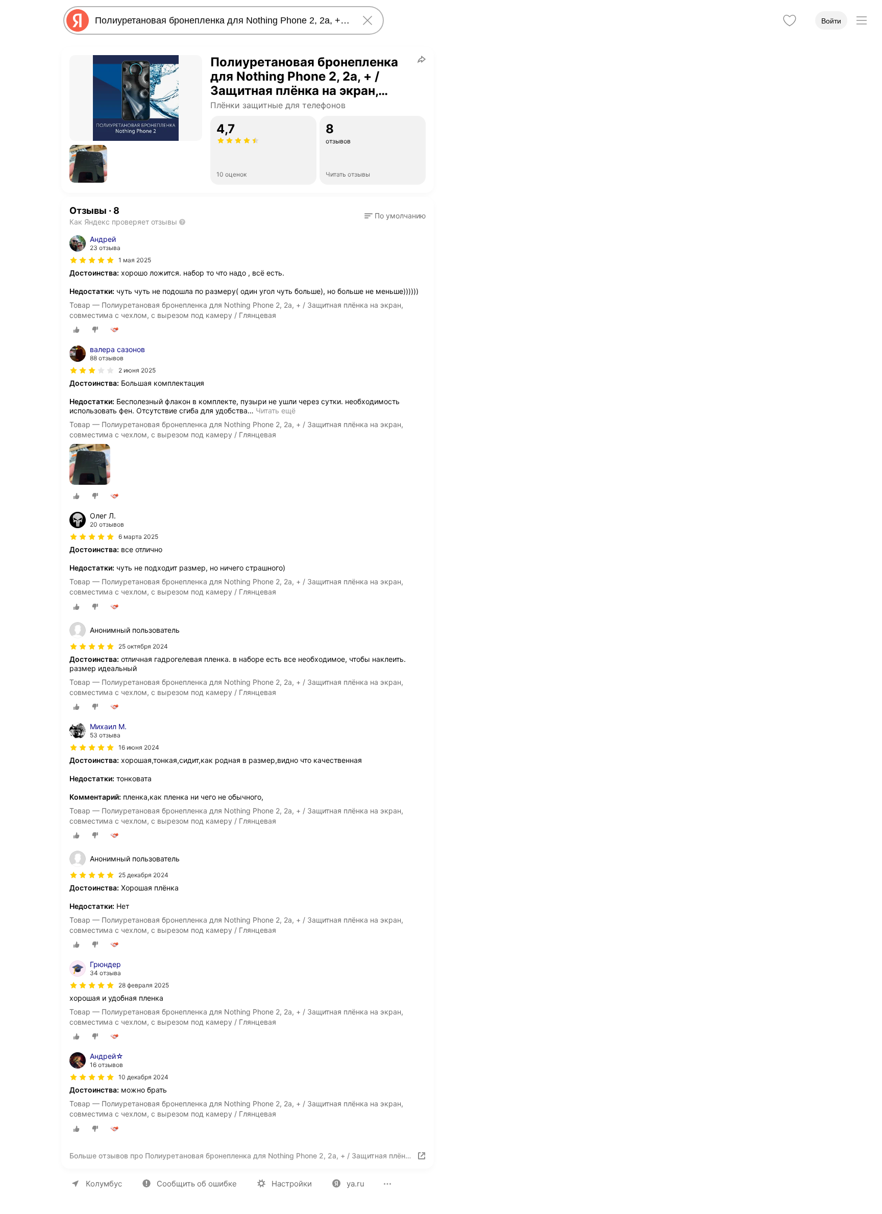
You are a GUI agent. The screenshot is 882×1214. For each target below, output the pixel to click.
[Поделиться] (422, 59)
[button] (88, 164)
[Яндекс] (77, 20)
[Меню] (861, 20)
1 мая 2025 (134, 260)
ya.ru (355, 1183)
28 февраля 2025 (143, 985)
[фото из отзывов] (89, 465)
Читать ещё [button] (276, 410)
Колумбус (104, 1183)
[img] (91, 260)
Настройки (292, 1183)
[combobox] (221, 20)
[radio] (76, 330)
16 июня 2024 (138, 747)
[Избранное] (789, 20)
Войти (831, 21)
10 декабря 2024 (143, 1077)
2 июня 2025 (137, 370)
